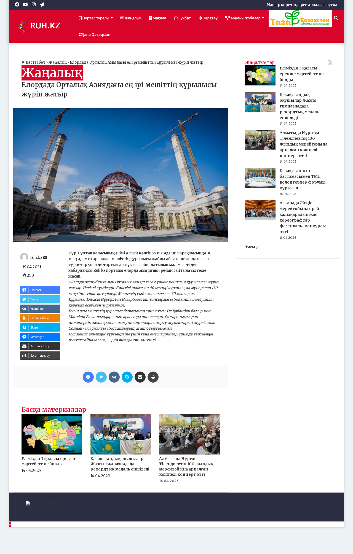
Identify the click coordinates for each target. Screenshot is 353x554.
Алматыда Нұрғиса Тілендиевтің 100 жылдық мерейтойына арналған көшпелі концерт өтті (186, 466)
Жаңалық (132, 17)
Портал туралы (95, 17)
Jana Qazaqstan (96, 34)
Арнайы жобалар (245, 17)
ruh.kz (36, 257)
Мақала (159, 17)
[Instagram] (14, 512)
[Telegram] (15, 518)
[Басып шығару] (153, 377)
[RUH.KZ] (40, 26)
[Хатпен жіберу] (140, 377)
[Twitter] (101, 377)
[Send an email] (45, 257)
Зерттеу (210, 17)
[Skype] (127, 377)
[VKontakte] (114, 377)
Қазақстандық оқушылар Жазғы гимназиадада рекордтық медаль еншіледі (119, 464)
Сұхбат (184, 17)
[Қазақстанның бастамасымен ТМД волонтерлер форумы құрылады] (260, 186)
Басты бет (35, 62)
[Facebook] (88, 377)
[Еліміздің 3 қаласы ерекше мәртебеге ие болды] (52, 453)
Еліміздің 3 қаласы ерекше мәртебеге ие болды (49, 461)
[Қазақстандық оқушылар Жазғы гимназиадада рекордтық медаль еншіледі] (120, 453)
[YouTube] (15, 507)
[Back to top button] (10, 524)
